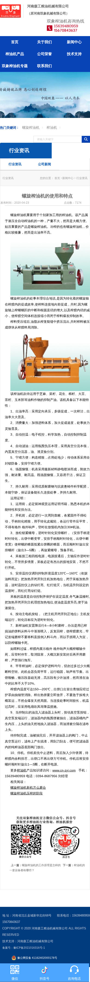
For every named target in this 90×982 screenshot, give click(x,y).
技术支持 (74, 54)
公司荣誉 (44, 54)
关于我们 (44, 42)
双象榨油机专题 (15, 66)
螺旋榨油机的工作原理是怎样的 (36, 865)
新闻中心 (74, 42)
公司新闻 (44, 164)
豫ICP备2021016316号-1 (29, 947)
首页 (14, 42)
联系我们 (44, 66)
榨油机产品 (15, 54)
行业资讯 (15, 164)
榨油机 (52, 127)
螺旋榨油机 (30, 127)
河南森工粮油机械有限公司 (50, 928)
